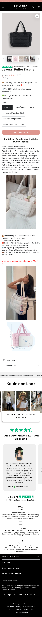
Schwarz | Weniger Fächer (14, 113)
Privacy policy (28, 609)
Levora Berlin (24, 604)
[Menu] (3, 7)
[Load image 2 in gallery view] (15, 59)
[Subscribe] (39, 580)
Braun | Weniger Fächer (13, 124)
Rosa (32, 107)
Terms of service (29, 606)
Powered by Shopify (14, 607)
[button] (33, 7)
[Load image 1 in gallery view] (9, 59)
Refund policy (16, 609)
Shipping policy (22, 612)
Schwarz (7, 107)
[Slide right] (38, 59)
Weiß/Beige (20, 107)
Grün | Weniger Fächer (13, 119)
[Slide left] (3, 59)
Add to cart (21, 132)
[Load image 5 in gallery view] (32, 59)
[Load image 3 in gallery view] (21, 59)
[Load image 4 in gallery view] (26, 59)
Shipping (5, 78)
